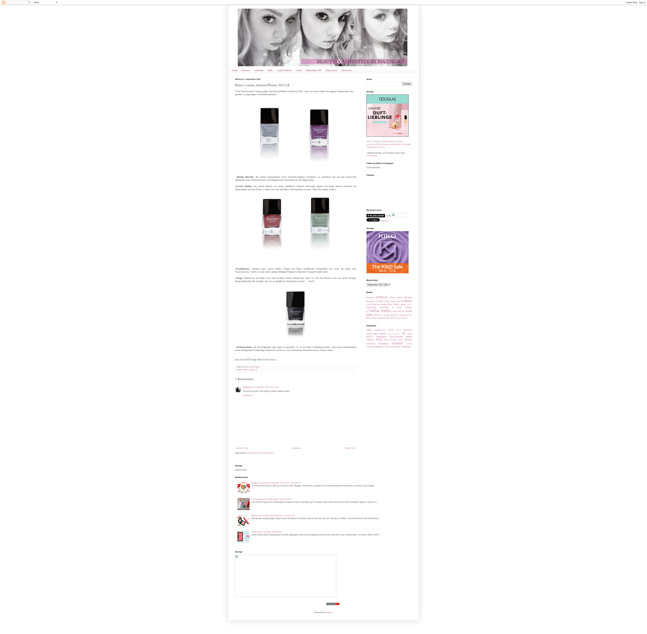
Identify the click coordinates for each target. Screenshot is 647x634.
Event (398, 330)
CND (386, 301)
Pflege (379, 339)
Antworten (247, 395)
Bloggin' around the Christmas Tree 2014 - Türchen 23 (276, 483)
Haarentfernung (394, 334)
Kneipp (408, 307)
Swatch (397, 343)
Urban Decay (383, 318)
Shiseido (404, 315)
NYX (377, 315)
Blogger (329, 612)
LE (256, 370)
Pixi (381, 315)
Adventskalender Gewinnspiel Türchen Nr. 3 (271, 499)
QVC (400, 340)
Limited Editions (284, 70)
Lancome (396, 311)
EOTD (391, 330)
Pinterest (384, 221)
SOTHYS (395, 315)
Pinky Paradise (390, 340)
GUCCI (409, 304)
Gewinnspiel (372, 334)
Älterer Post (350, 448)
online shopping (402, 346)
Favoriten (407, 330)
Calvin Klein (395, 301)
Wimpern (380, 347)
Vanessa (247, 387)
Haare (382, 333)
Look (409, 334)
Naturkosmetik (396, 337)
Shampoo (370, 344)
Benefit (408, 297)
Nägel (409, 336)
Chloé (368, 304)
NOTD (369, 336)
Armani (370, 297)
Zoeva (404, 318)
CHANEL (379, 301)
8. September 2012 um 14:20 (265, 387)
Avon (392, 297)
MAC (370, 315)
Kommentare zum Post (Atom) (260, 453)
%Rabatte (258, 70)
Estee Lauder (400, 304)
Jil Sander (397, 307)
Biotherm (370, 301)
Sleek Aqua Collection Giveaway (266, 532)
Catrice (407, 301)
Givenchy (371, 307)
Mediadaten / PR (313, 70)
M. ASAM (407, 311)
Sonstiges (383, 343)
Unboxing (370, 347)
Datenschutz (331, 70)
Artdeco (381, 297)
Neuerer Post (242, 448)
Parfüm (370, 339)
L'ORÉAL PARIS (378, 311)
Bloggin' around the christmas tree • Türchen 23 (273, 515)
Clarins (375, 304)
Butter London (248, 370)
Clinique (384, 304)
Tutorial (409, 344)
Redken (387, 315)
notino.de (389, 347)
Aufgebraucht (379, 330)
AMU (369, 330)
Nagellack (381, 336)
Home (235, 70)
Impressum (347, 70)
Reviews (246, 70)
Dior (390, 304)
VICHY (393, 318)
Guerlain (384, 307)
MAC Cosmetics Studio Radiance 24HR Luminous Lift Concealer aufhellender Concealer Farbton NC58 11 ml (388, 144)
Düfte (270, 70)
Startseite (296, 448)
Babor (400, 297)
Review (408, 339)
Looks (299, 70)
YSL (398, 318)
